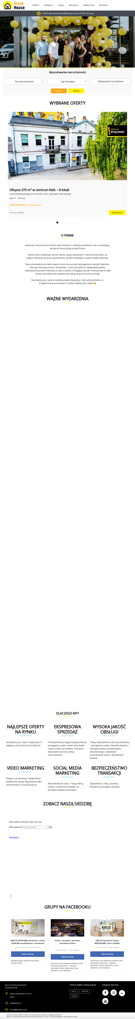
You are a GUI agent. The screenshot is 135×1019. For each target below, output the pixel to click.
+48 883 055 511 (16, 1003)
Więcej (76, 91)
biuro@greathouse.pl (18, 1009)
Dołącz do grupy (28, 954)
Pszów (74, 996)
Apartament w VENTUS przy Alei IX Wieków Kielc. (44, 190)
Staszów (84, 991)
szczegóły (117, 212)
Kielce (74, 991)
